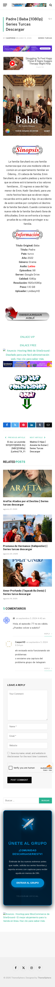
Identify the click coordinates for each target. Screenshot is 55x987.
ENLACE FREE (28, 345)
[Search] (50, 5)
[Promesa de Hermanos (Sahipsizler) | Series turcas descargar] (27, 528)
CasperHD (10, 38)
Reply (47, 634)
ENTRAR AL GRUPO (27, 883)
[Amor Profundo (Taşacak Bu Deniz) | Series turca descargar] (27, 573)
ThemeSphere (44, 978)
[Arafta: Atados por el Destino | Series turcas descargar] (27, 483)
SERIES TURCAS (45, 38)
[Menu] (5, 5)
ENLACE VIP (27, 337)
